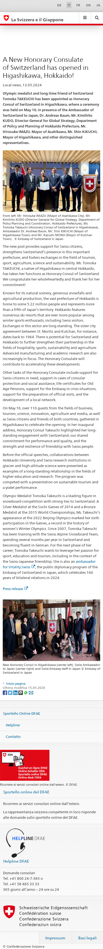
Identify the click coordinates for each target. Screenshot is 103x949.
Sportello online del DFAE (26, 792)
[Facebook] (5, 692)
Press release (13, 589)
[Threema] (21, 692)
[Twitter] (10, 692)
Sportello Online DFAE (21, 713)
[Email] (31, 692)
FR (78, 5)
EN (88, 5)
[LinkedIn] (15, 692)
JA (98, 5)
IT (69, 5)
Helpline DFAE (16, 861)
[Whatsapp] (26, 692)
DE (59, 5)
